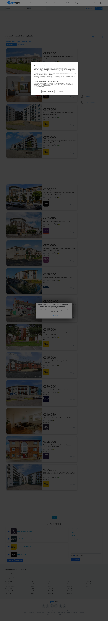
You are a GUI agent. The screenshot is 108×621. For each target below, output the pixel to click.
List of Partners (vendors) (39, 86)
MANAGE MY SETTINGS (47, 91)
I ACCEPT (61, 91)
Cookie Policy (49, 74)
